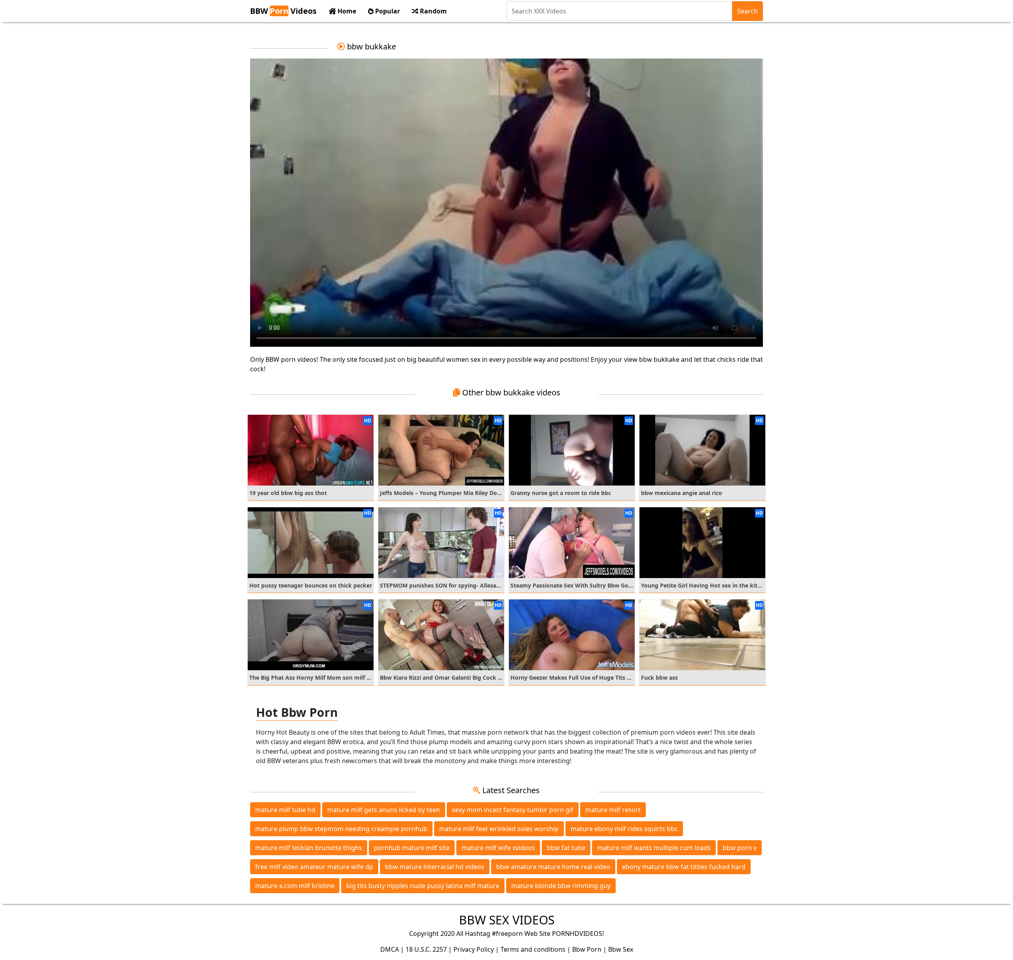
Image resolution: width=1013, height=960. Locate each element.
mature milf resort (613, 809)
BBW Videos (283, 11)
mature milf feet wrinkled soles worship (499, 828)
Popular (387, 11)
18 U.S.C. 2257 (426, 949)
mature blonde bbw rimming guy (561, 885)
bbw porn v (740, 847)
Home (346, 11)
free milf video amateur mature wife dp (314, 866)
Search (747, 11)
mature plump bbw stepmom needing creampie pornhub (341, 828)
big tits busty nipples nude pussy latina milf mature (422, 885)
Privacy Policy (473, 949)
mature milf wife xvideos (498, 847)
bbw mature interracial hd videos (434, 866)
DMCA (389, 949)
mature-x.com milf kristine (294, 885)
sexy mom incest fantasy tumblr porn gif (512, 809)
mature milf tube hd (285, 809)
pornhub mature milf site (412, 847)
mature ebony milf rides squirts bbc (624, 828)
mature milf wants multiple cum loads (654, 847)
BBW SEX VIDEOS (506, 920)
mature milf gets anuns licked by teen (383, 809)
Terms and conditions (533, 949)
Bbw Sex (620, 949)
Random (432, 11)
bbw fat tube (566, 847)
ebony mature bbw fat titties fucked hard (684, 866)
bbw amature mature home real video (553, 866)
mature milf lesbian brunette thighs (308, 847)
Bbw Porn (586, 949)
